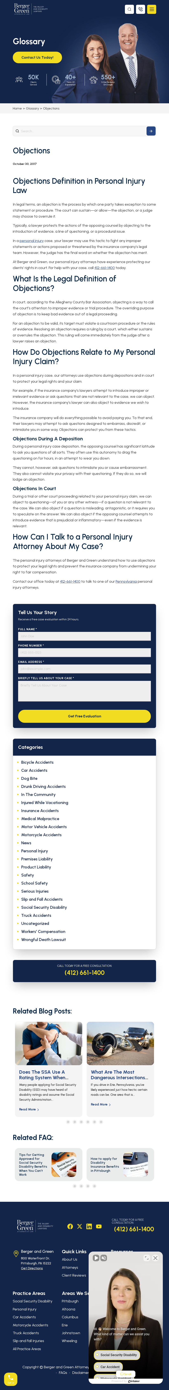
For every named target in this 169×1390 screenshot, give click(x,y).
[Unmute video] (96, 1258)
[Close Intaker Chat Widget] (155, 1258)
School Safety (34, 883)
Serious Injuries (35, 891)
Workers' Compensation (43, 931)
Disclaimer (80, 1372)
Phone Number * (31, 645)
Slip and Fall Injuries (28, 1341)
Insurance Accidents (40, 810)
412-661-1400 (104, 268)
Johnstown (71, 1333)
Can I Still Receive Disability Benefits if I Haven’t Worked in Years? (119, 1077)
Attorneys (70, 1267)
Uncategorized (35, 923)
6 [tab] (101, 1122)
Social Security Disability (44, 907)
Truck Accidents (36, 915)
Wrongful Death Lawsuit (43, 939)
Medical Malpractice (40, 818)
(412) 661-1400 (85, 973)
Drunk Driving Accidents (43, 786)
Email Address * (31, 661)
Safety (27, 875)
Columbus (70, 1317)
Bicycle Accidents (37, 762)
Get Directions (32, 1268)
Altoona (68, 1309)
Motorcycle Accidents (41, 834)
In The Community (38, 794)
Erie (65, 1325)
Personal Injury (34, 850)
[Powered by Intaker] (134, 1381)
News (26, 842)
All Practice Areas (27, 1349)
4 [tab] (88, 1122)
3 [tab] (81, 1122)
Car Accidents (34, 770)
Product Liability (36, 867)
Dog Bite (29, 778)
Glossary (32, 108)
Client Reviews (74, 1275)
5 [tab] (94, 1122)
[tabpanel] (48, 1069)
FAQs (63, 1372)
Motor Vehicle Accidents (44, 826)
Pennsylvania (126, 581)
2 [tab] (75, 1122)
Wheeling (69, 1341)
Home (17, 108)
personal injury (32, 240)
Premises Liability (37, 858)
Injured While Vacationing (44, 802)
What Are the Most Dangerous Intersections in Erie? (46, 1077)
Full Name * (27, 629)
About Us (69, 1259)
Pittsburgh (70, 1301)
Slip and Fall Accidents (42, 899)
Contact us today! (37, 57)
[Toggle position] (146, 1258)
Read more (27, 1104)
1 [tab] (68, 1122)
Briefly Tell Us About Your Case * (46, 678)
